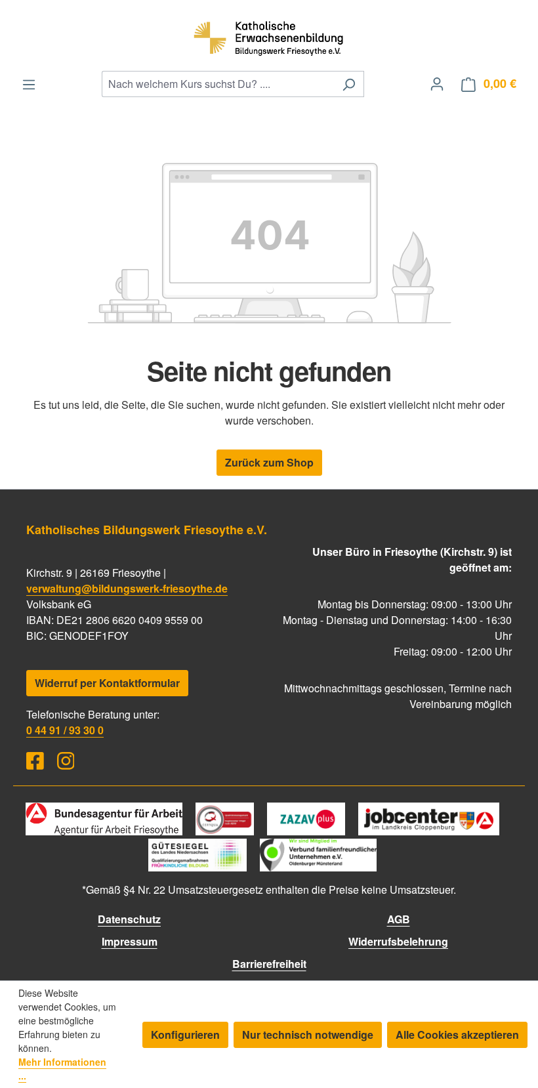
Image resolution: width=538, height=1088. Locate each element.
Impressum (129, 941)
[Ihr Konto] (437, 83)
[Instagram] (66, 761)
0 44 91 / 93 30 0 (65, 730)
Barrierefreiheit (269, 963)
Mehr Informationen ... (62, 1068)
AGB (398, 919)
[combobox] (218, 84)
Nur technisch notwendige (307, 1034)
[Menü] (29, 84)
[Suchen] (348, 84)
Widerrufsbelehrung (398, 941)
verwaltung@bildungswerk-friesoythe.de (127, 588)
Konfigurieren (185, 1034)
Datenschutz (129, 919)
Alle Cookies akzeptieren (457, 1034)
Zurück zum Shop (269, 462)
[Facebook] (35, 761)
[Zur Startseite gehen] (269, 36)
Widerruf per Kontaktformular (107, 682)
